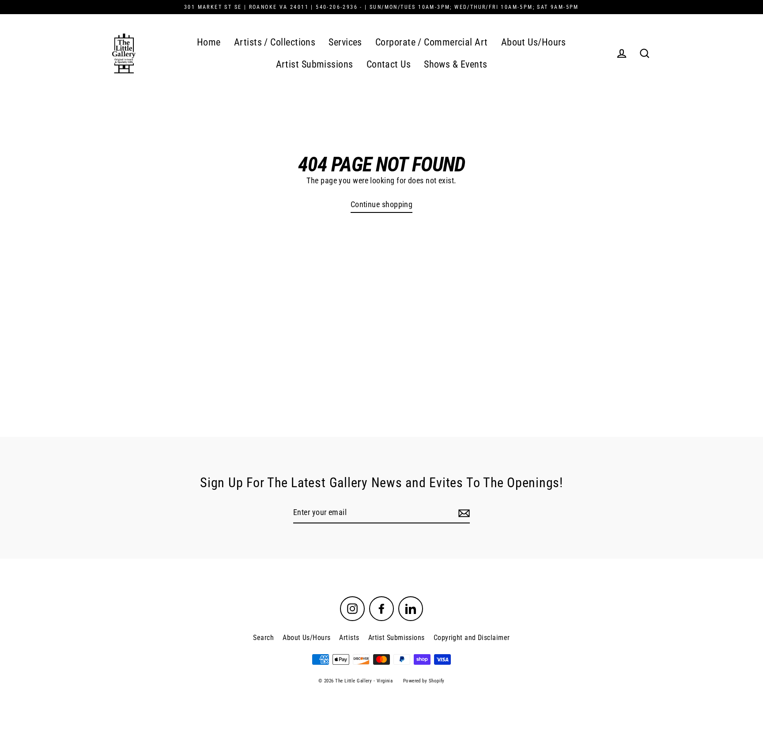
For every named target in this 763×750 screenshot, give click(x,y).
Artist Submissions (314, 64)
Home (209, 42)
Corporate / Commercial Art (431, 42)
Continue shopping (382, 204)
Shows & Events (455, 64)
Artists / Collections (274, 42)
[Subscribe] (463, 513)
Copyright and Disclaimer (472, 637)
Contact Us (388, 64)
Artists (349, 637)
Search (263, 637)
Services (345, 42)
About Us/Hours (533, 42)
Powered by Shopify (424, 681)
